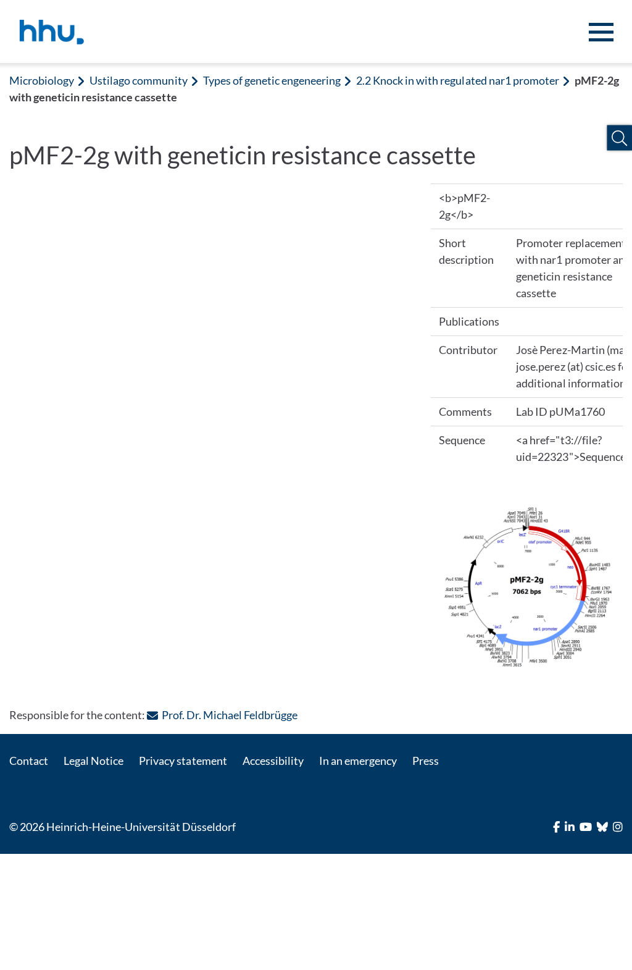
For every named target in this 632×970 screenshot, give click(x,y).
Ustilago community (138, 80)
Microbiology (41, 80)
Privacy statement (183, 760)
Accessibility (273, 760)
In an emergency (358, 760)
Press (425, 760)
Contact (28, 760)
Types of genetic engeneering (272, 80)
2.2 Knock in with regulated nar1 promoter (457, 80)
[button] (619, 138)
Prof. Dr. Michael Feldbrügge (229, 715)
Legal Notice (93, 760)
